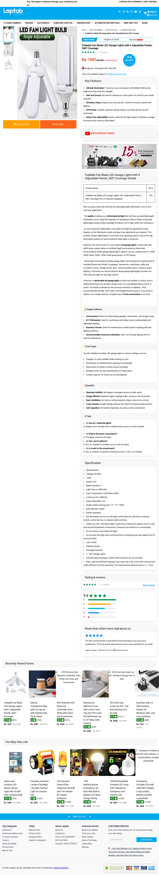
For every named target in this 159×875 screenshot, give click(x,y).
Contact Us (60, 833)
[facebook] (124, 12)
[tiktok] (140, 12)
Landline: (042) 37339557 (66, 844)
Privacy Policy (35, 833)
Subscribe (146, 839)
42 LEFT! (129, 60)
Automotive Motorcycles (107, 23)
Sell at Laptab (87, 837)
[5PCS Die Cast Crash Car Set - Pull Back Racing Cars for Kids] (121, 698)
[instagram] (131, 12)
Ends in (107, 39)
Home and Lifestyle (63, 23)
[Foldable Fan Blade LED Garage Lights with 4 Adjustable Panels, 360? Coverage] (15, 698)
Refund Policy (34, 830)
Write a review (149, 585)
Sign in (153, 11)
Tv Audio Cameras (10, 837)
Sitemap (85, 847)
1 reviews (103, 52)
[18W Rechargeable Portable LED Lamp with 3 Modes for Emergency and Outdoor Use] (121, 776)
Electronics (43, 23)
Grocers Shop (84, 23)
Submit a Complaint (37, 840)
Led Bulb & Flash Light (116, 74)
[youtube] (135, 12)
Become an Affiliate (90, 830)
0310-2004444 (134, 1)
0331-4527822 (150, 1)
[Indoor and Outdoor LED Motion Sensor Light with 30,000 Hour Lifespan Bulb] (15, 776)
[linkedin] (128, 12)
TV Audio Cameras (12, 23)
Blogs (145, 23)
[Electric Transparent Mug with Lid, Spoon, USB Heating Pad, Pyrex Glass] (42, 698)
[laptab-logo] (13, 11)
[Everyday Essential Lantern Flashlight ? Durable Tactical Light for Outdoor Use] (42, 776)
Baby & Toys (7, 850)
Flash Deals (89, 39)
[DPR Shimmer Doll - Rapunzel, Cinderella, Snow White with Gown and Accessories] (68, 698)
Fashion (29, 23)
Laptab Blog (87, 844)
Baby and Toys (131, 23)
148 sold (132, 40)
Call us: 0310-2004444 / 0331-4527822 (65, 838)
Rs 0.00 (153, 15)
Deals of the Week (89, 840)
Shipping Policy (35, 837)
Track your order (88, 833)
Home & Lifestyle (9, 844)
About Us (59, 830)
